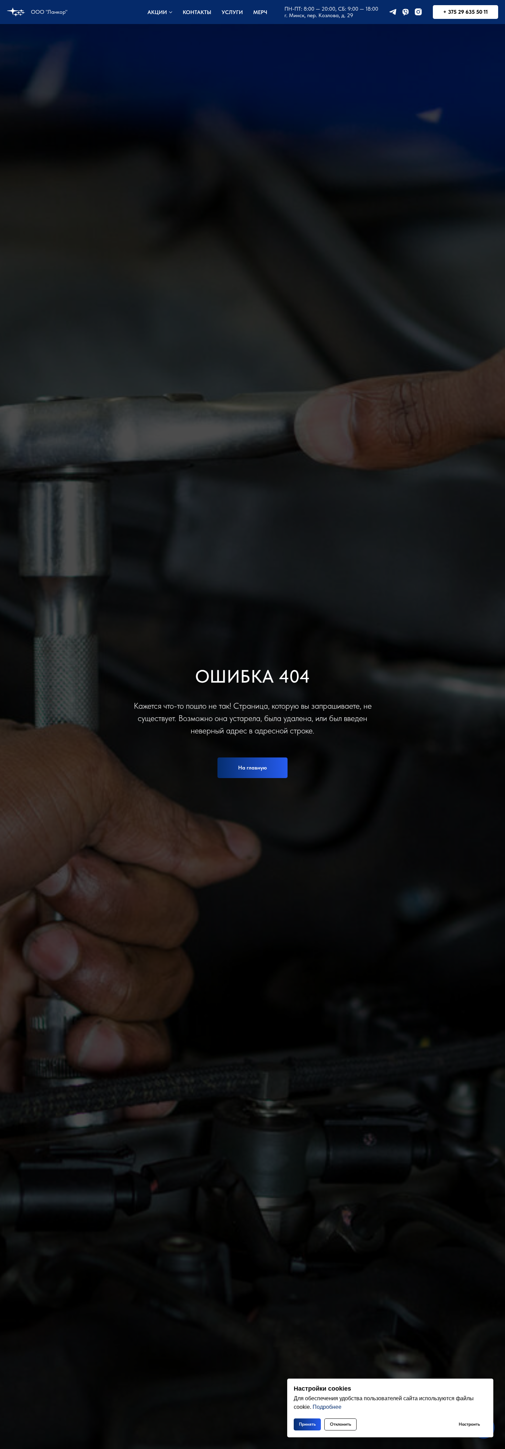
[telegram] (393, 12)
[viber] (405, 12)
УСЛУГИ (232, 12)
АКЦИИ (157, 12)
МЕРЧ (260, 12)
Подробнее (327, 1407)
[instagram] (418, 12)
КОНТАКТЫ (197, 12)
